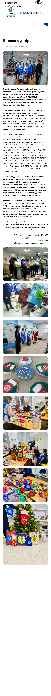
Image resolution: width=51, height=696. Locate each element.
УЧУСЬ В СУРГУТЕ (32, 12)
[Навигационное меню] (46, 24)
